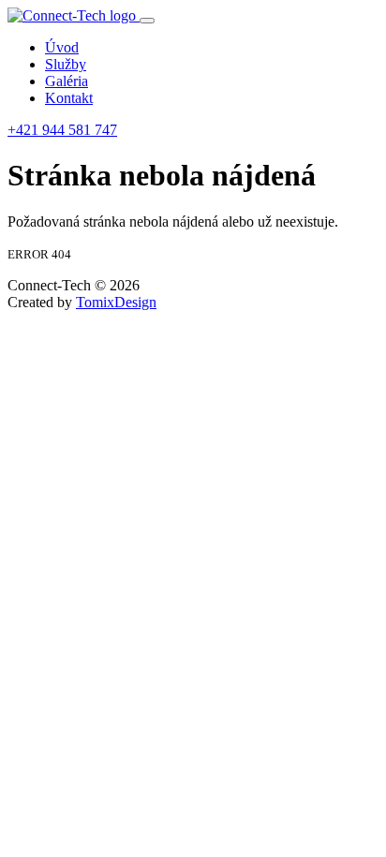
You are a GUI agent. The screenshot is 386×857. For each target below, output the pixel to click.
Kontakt (69, 98)
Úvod (62, 47)
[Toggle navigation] (147, 20)
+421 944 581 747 (62, 130)
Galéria (66, 81)
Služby (65, 64)
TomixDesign (116, 302)
